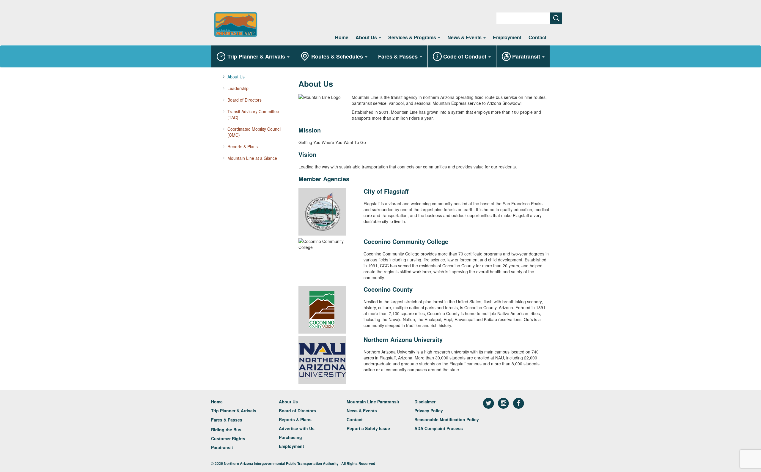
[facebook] (518, 402)
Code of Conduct (465, 56)
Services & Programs (412, 37)
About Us (367, 37)
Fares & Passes (398, 56)
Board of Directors (244, 100)
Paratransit (527, 56)
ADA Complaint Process (438, 428)
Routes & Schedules (337, 56)
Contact (537, 37)
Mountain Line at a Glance (252, 158)
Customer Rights (228, 438)
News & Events (465, 37)
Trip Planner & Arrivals (257, 56)
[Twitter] (489, 402)
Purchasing (290, 437)
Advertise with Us (297, 428)
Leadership (238, 88)
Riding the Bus (226, 429)
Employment (507, 37)
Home (341, 37)
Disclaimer (424, 402)
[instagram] (504, 402)
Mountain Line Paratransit (373, 402)
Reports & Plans (242, 146)
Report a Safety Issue (368, 428)
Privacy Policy (428, 410)
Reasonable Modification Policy (446, 419)
